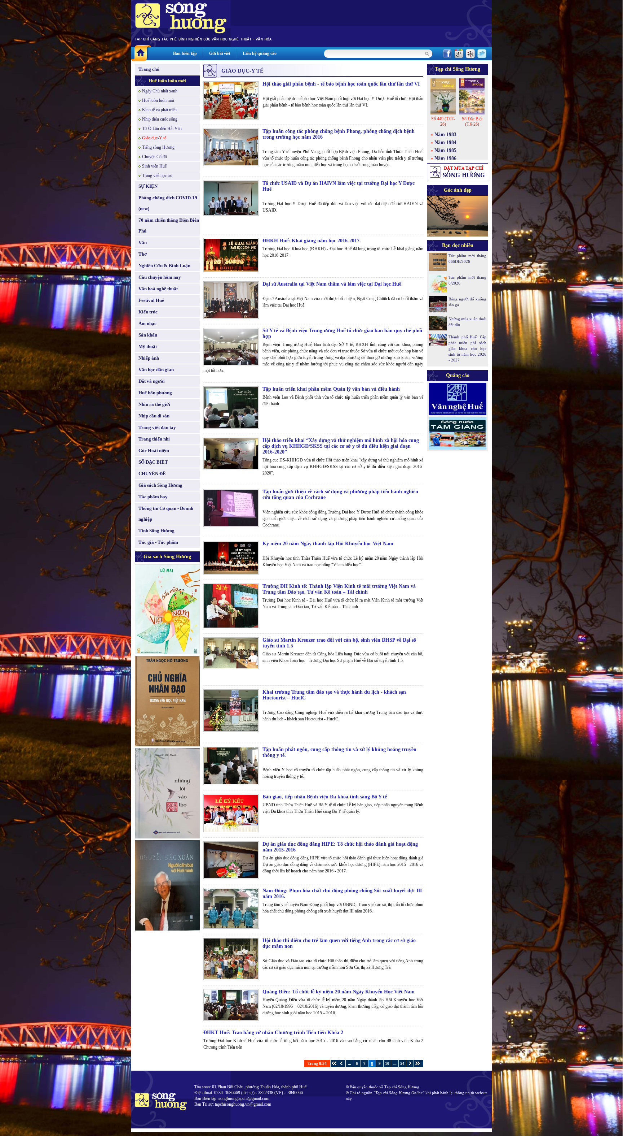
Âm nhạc (147, 323)
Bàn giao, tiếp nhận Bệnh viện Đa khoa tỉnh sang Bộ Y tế (324, 796)
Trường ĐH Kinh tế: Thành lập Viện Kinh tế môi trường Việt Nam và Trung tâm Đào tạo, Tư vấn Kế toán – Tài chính (339, 589)
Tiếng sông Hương (158, 147)
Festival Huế (151, 300)
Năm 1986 (445, 158)
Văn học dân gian (156, 369)
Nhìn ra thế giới (154, 404)
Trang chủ (148, 69)
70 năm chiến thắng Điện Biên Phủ (168, 225)
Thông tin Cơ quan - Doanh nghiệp (165, 514)
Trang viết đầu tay (157, 427)
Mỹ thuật (147, 346)
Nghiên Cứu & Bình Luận (164, 265)
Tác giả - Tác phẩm (158, 542)
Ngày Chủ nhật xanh (159, 91)
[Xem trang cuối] (417, 1063)
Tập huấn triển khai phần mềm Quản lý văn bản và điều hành (331, 389)
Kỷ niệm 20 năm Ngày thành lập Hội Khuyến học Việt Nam (327, 543)
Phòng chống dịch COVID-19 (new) (167, 203)
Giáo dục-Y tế (154, 137)
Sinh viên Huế (154, 166)
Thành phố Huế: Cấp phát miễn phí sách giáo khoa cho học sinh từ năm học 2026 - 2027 (467, 348)
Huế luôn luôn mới (167, 80)
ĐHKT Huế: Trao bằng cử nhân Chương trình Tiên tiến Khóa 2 (273, 1032)
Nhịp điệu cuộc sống (159, 119)
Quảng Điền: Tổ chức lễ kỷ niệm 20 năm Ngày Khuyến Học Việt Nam (338, 991)
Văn (142, 242)
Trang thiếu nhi (154, 439)
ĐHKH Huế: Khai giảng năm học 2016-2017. (311, 240)
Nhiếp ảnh (148, 358)
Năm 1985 (445, 150)
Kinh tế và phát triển (159, 109)
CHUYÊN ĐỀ (152, 473)
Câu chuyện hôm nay (159, 277)
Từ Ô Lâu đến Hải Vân (162, 128)
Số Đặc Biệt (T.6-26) (472, 121)
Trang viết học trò (157, 175)
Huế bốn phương (155, 392)
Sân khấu (147, 335)
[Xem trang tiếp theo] (410, 1063)
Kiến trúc (148, 312)
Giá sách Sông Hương (160, 485)
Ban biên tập (185, 53)
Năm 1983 (445, 134)
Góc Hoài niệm (153, 450)
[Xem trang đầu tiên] (334, 1063)
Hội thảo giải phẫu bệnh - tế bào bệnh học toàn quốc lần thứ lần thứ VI (341, 84)
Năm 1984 (445, 142)
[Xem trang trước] (341, 1063)
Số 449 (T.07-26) (443, 121)
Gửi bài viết (219, 53)
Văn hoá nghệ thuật (158, 288)
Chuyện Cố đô (154, 156)
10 (387, 1063)
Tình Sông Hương (156, 530)
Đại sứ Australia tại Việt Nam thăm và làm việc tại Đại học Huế (331, 284)
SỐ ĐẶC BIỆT (153, 462)
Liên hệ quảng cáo (260, 53)
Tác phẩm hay (153, 496)
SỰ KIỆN (148, 186)
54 (402, 1063)
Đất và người (151, 381)
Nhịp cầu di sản (153, 416)
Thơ (142, 254)
